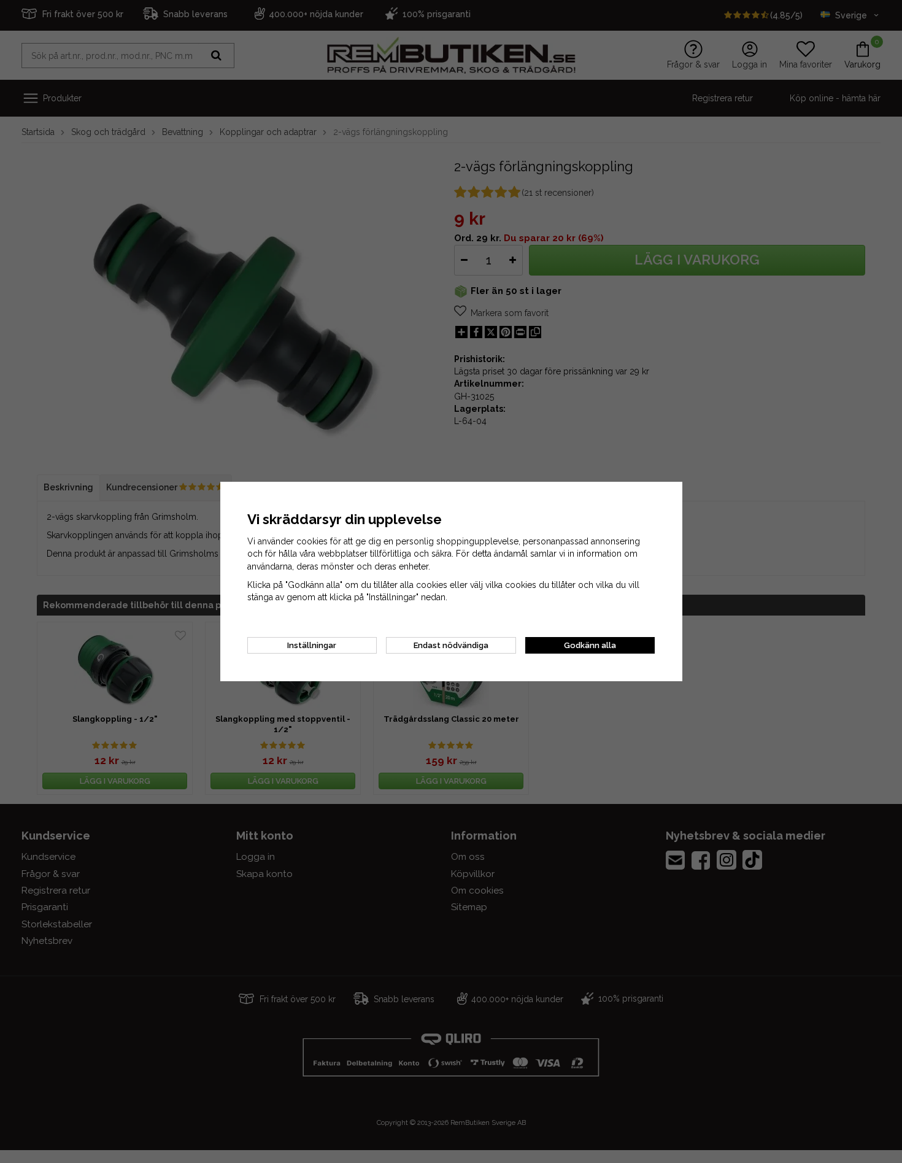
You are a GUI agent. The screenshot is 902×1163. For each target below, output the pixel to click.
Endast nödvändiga (451, 645)
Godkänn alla (590, 645)
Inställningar (311, 645)
